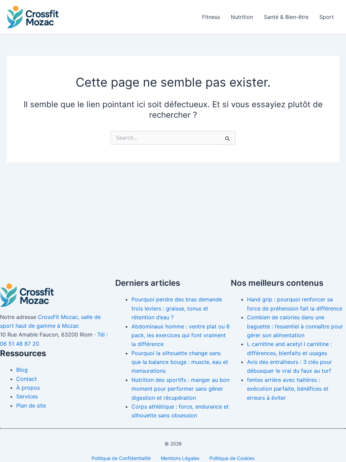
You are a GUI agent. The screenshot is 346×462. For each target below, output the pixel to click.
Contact (26, 378)
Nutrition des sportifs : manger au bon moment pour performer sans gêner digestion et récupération (180, 388)
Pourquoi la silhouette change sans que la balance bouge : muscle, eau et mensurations (179, 362)
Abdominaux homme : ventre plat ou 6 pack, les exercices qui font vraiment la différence (180, 335)
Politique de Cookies (231, 458)
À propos (28, 387)
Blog (22, 369)
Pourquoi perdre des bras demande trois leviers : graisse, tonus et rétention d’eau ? (176, 308)
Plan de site (31, 405)
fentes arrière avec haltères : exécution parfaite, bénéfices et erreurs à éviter (287, 388)
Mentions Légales (180, 458)
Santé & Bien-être (286, 17)
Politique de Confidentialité (121, 458)
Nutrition (242, 17)
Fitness (211, 17)
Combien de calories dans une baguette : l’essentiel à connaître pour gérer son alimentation (295, 326)
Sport (326, 17)
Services (27, 396)
